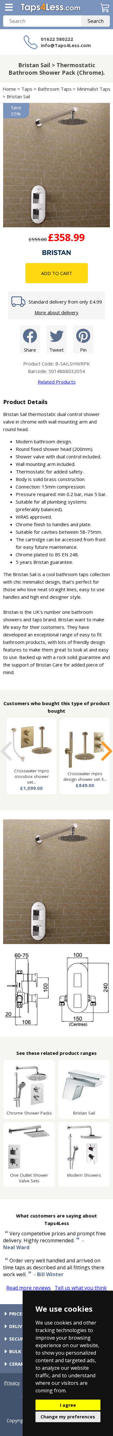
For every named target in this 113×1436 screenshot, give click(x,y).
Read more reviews (28, 1287)
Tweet (56, 350)
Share (30, 350)
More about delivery (56, 312)
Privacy (12, 1382)
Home (9, 89)
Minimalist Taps (93, 89)
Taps (26, 89)
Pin (83, 350)
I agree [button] (68, 1405)
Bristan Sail (18, 96)
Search (96, 21)
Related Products (57, 382)
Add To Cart (56, 273)
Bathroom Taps (55, 89)
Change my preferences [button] (67, 1417)
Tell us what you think (81, 1287)
